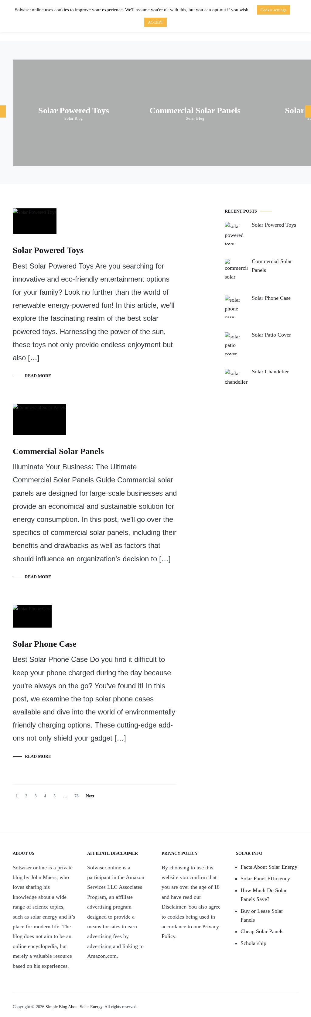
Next (90, 796)
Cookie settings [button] (273, 10)
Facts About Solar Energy (269, 867)
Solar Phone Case (44, 644)
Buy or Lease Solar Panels (262, 915)
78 (78, 796)
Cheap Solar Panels (262, 931)
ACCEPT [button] (155, 22)
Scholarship (253, 943)
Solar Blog (73, 118)
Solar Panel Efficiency (265, 878)
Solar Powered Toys (73, 110)
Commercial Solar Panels (195, 110)
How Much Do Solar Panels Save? (264, 894)
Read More (38, 376)
